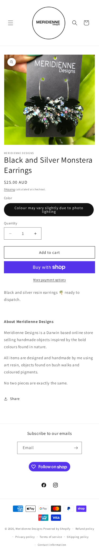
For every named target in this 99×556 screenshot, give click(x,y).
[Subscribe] (76, 448)
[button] (10, 23)
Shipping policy (78, 537)
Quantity (10, 223)
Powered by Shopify (56, 529)
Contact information (52, 545)
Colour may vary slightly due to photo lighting (49, 209)
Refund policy (85, 529)
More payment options (49, 280)
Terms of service (51, 537)
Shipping (9, 189)
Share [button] (15, 398)
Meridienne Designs (29, 529)
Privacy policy (25, 537)
